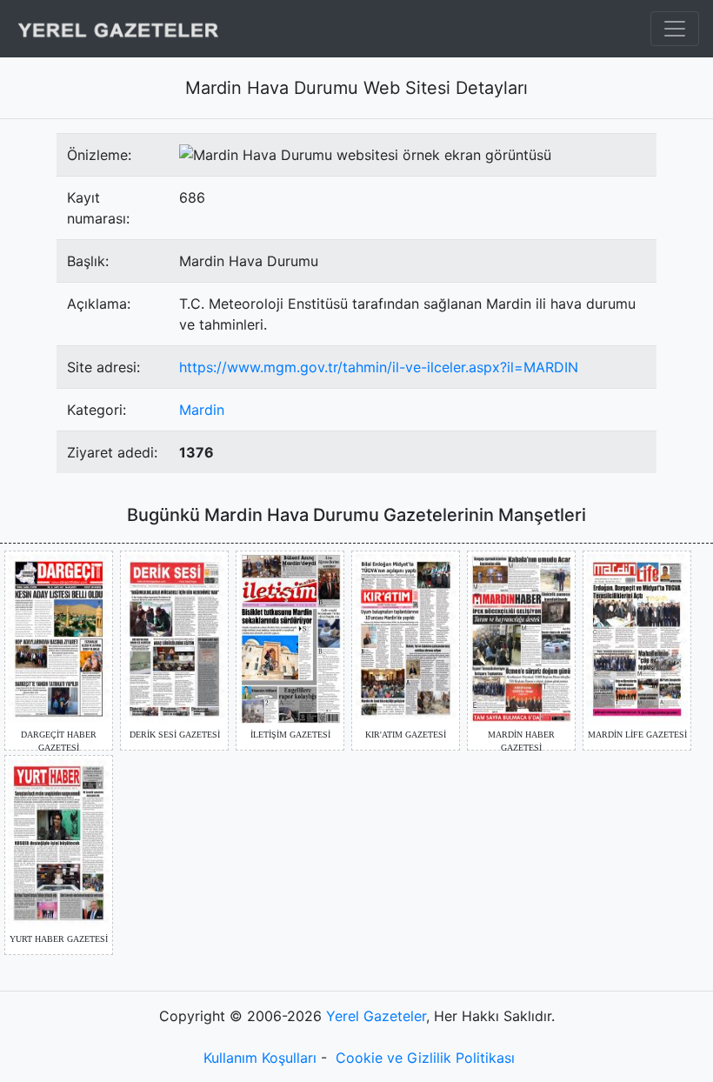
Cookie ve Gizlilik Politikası (425, 1057)
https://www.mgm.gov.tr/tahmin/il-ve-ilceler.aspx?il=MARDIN (378, 367)
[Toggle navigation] (674, 28)
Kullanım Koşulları (260, 1057)
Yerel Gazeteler (376, 1016)
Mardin (201, 409)
